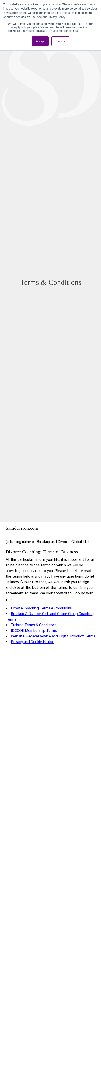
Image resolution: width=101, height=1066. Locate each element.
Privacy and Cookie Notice (32, 642)
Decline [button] (60, 41)
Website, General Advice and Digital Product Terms (53, 636)
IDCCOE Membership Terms (34, 630)
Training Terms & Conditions (34, 625)
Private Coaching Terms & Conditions (41, 608)
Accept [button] (40, 41)
